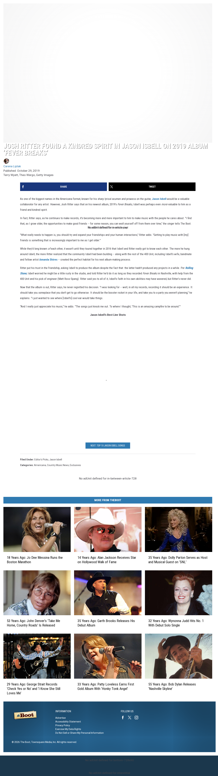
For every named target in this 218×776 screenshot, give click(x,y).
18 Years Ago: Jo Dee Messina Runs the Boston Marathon (35, 560)
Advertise (60, 717)
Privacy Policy (62, 725)
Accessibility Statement (68, 721)
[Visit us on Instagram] (137, 717)
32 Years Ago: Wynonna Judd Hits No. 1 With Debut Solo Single (176, 623)
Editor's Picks (41, 459)
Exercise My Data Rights (68, 729)
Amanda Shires (48, 259)
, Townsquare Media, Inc (43, 742)
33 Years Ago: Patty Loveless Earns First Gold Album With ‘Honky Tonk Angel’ (105, 686)
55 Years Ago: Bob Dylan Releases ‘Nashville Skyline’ (172, 686)
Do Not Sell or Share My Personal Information (79, 732)
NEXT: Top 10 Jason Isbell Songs (108, 445)
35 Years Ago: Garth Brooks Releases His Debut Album (106, 623)
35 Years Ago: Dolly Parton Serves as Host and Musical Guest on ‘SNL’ (177, 560)
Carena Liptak (12, 166)
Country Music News (58, 465)
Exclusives (75, 465)
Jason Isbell (159, 199)
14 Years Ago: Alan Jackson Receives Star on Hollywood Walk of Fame (106, 560)
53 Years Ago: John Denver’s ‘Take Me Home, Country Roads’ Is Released (33, 623)
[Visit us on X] (131, 717)
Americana (40, 465)
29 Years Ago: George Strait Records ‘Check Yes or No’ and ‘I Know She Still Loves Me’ (33, 688)
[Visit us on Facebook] (124, 717)
